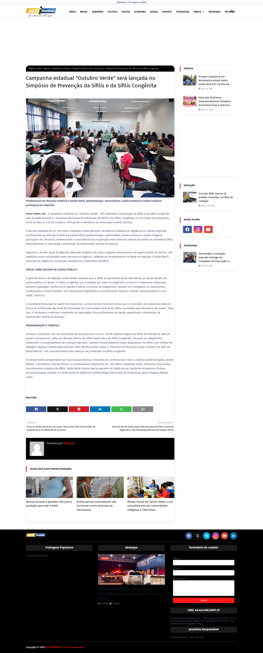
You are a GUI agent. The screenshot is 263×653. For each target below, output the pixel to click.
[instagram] (198, 229)
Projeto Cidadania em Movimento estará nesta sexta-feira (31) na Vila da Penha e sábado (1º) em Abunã (214, 80)
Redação (69, 443)
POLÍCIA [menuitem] (126, 11)
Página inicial (35, 68)
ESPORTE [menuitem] (167, 11)
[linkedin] (233, 535)
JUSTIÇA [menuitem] (154, 11)
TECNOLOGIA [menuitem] (182, 11)
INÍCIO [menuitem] (72, 11)
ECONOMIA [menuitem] (140, 11)
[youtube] (208, 229)
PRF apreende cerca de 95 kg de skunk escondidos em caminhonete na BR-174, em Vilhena (129, 593)
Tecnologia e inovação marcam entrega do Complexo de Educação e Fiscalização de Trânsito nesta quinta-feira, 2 (214, 257)
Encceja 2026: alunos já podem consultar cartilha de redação (216, 197)
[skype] (206, 535)
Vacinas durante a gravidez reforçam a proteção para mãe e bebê (49, 503)
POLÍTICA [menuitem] (112, 11)
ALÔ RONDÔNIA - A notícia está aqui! (64, 647)
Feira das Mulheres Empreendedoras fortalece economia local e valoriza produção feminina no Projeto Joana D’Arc (215, 101)
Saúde (46, 68)
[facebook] (187, 229)
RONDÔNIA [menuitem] (97, 11)
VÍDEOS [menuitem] (197, 11)
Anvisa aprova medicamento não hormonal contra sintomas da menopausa (96, 505)
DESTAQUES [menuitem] (215, 11)
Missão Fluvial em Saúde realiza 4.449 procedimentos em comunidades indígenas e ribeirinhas (150, 505)
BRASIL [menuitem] (84, 11)
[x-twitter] (197, 535)
